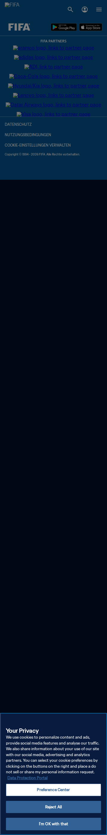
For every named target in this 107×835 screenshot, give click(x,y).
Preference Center (53, 789)
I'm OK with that (53, 823)
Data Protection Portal (27, 777)
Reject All (53, 806)
